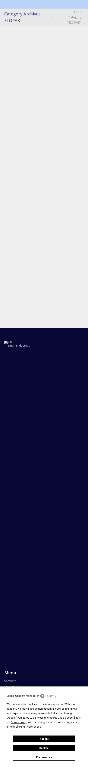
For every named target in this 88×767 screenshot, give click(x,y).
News (15, 76)
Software (10, 681)
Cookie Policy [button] (18, 722)
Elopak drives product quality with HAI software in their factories (41, 52)
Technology (11, 686)
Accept (44, 738)
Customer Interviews (29, 70)
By (15, 82)
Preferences (44, 757)
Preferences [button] (33, 726)
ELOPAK (57, 70)
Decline (44, 748)
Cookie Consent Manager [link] (21, 695)
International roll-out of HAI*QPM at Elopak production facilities (42, 247)
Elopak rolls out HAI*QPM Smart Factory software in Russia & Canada (43, 155)
